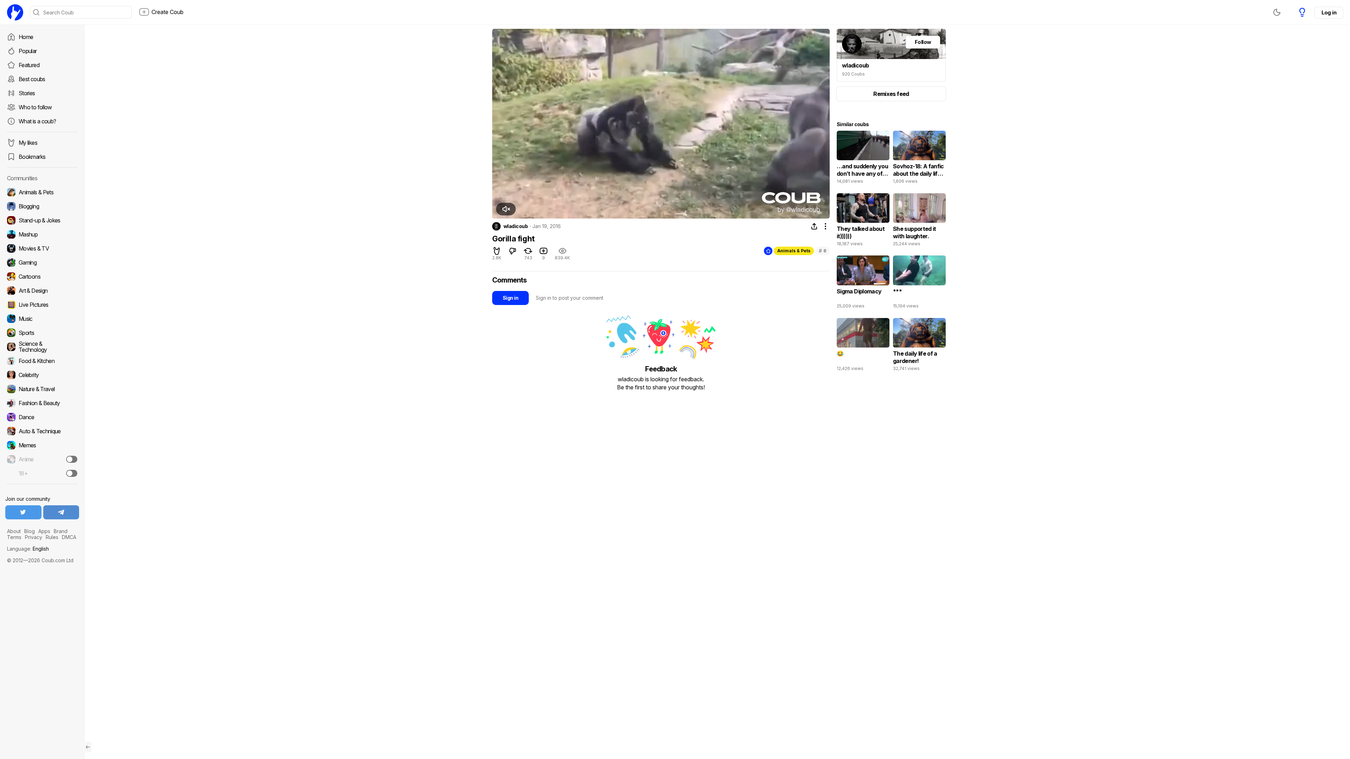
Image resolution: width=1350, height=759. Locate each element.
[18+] (71, 473)
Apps (44, 531)
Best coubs (32, 79)
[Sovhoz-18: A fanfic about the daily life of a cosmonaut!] (919, 159)
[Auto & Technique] (42, 431)
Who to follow (35, 107)
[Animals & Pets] (42, 192)
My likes (28, 142)
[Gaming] (42, 262)
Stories (27, 93)
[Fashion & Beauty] (42, 403)
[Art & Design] (42, 291)
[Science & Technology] (42, 347)
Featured (29, 65)
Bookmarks (32, 156)
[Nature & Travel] (42, 389)
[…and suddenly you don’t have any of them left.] (863, 159)
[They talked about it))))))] (863, 221)
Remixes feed (891, 93)
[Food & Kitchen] (42, 361)
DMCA (69, 537)
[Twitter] (23, 512)
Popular (28, 50)
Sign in (510, 298)
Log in (1329, 12)
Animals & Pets (793, 250)
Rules (52, 537)
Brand (61, 531)
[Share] (814, 226)
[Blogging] (42, 206)
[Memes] (42, 445)
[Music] (42, 319)
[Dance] (42, 417)
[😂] (863, 346)
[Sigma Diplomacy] (863, 283)
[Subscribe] (71, 459)
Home (26, 36)
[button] (506, 209)
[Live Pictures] (42, 305)
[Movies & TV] (42, 248)
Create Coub (168, 11)
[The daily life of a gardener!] (919, 346)
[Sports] (42, 333)
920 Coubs (853, 74)
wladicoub (515, 226)
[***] (919, 283)
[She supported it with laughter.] (919, 221)
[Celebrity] (42, 375)
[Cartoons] (42, 277)
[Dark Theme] (1276, 12)
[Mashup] (42, 234)
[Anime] (42, 459)
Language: (28, 549)
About (14, 531)
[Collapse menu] (88, 747)
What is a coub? (37, 121)
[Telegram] (61, 512)
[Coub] (15, 12)
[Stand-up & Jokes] (42, 220)
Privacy (33, 537)
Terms (14, 537)
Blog (29, 531)
